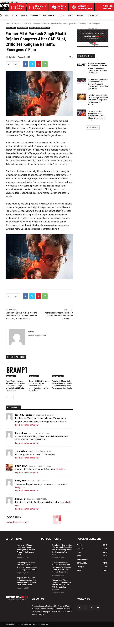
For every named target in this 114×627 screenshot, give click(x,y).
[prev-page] (7, 397)
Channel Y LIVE (40, 7)
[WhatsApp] (45, 64)
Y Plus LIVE (20, 7)
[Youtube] (98, 607)
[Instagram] (85, 607)
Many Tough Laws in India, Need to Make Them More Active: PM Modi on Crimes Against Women (21, 316)
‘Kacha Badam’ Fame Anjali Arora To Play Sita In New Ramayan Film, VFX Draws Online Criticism (61, 584)
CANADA (15, 24)
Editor (13, 57)
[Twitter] (32, 64)
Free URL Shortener (24, 415)
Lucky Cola (60, 469)
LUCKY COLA (21, 466)
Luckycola (20, 499)
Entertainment (22, 28)
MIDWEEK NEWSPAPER (84, 7)
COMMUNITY (26, 24)
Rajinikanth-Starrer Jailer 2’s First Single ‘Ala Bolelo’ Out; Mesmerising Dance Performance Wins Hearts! (98, 100)
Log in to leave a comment (26, 425)
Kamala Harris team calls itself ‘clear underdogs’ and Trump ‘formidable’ (59, 316)
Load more (91, 127)
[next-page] (11, 397)
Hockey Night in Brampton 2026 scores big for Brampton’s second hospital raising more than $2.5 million (39, 385)
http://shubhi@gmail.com (37, 335)
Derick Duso (21, 433)
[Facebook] (25, 64)
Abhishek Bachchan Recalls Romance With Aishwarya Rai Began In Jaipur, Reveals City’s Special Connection (61, 567)
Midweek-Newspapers (42, 28)
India (31, 28)
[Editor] (7, 57)
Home (8, 24)
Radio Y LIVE (62, 7)
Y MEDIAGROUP (108, 7)
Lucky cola (20, 480)
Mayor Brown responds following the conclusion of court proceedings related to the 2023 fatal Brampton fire (15, 385)
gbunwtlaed (21, 451)
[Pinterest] (38, 64)
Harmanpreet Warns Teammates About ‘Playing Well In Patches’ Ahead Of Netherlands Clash (97, 115)
